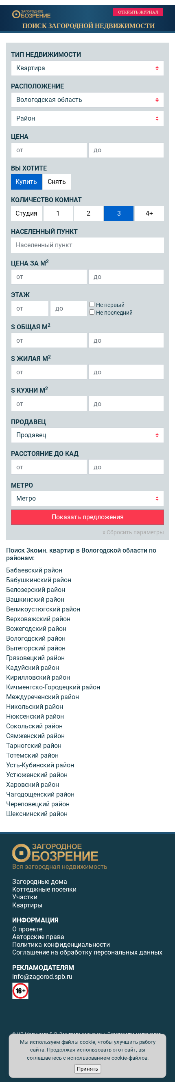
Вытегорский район (36, 648)
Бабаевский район (34, 570)
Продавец (28, 422)
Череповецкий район (38, 804)
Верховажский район (38, 619)
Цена (19, 136)
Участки (24, 897)
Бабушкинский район (38, 580)
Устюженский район (37, 775)
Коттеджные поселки (44, 889)
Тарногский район (33, 745)
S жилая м (31, 358)
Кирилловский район (38, 677)
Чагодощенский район (40, 794)
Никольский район (34, 707)
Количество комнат (46, 200)
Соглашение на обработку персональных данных (87, 952)
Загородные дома (39, 881)
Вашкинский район (35, 599)
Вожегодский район (36, 629)
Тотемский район (32, 755)
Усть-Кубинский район (40, 765)
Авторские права (38, 937)
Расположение (37, 86)
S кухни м (29, 390)
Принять (87, 1069)
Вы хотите (29, 168)
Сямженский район (35, 736)
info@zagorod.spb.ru (42, 976)
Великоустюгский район (43, 609)
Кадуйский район (32, 668)
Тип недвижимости (46, 54)
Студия (26, 213)
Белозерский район (35, 590)
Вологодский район (36, 638)
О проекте (27, 929)
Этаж (20, 295)
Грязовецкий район (35, 658)
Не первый (110, 305)
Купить (26, 182)
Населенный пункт (44, 231)
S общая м (30, 326)
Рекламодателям (43, 968)
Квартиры (27, 905)
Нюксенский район (35, 716)
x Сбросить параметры (133, 532)
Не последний (114, 312)
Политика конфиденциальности (61, 944)
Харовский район (32, 784)
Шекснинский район (37, 814)
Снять (57, 182)
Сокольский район (34, 726)
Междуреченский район (42, 697)
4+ (149, 213)
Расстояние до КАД (45, 454)
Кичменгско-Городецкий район (53, 687)
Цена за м (30, 263)
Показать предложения (88, 517)
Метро (22, 485)
